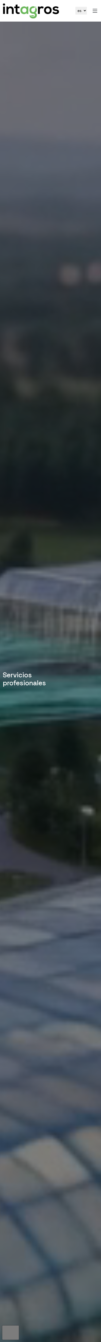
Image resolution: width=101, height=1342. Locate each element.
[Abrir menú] (95, 11)
